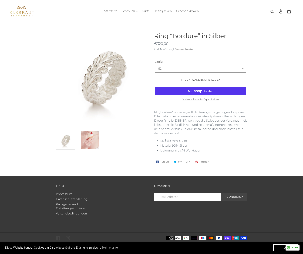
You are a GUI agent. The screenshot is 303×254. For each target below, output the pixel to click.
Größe (159, 62)
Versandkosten (184, 49)
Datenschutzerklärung (71, 199)
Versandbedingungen (71, 213)
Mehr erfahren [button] (110, 247)
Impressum (64, 194)
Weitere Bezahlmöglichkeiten (201, 99)
